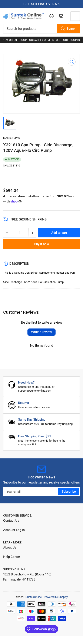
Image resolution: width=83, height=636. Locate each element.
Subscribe (69, 491)
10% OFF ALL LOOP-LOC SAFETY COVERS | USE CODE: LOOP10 (41, 40)
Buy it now (41, 244)
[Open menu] (75, 16)
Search (71, 28)
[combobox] (41, 28)
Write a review (41, 332)
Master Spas (11, 137)
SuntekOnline (34, 597)
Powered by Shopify (56, 597)
